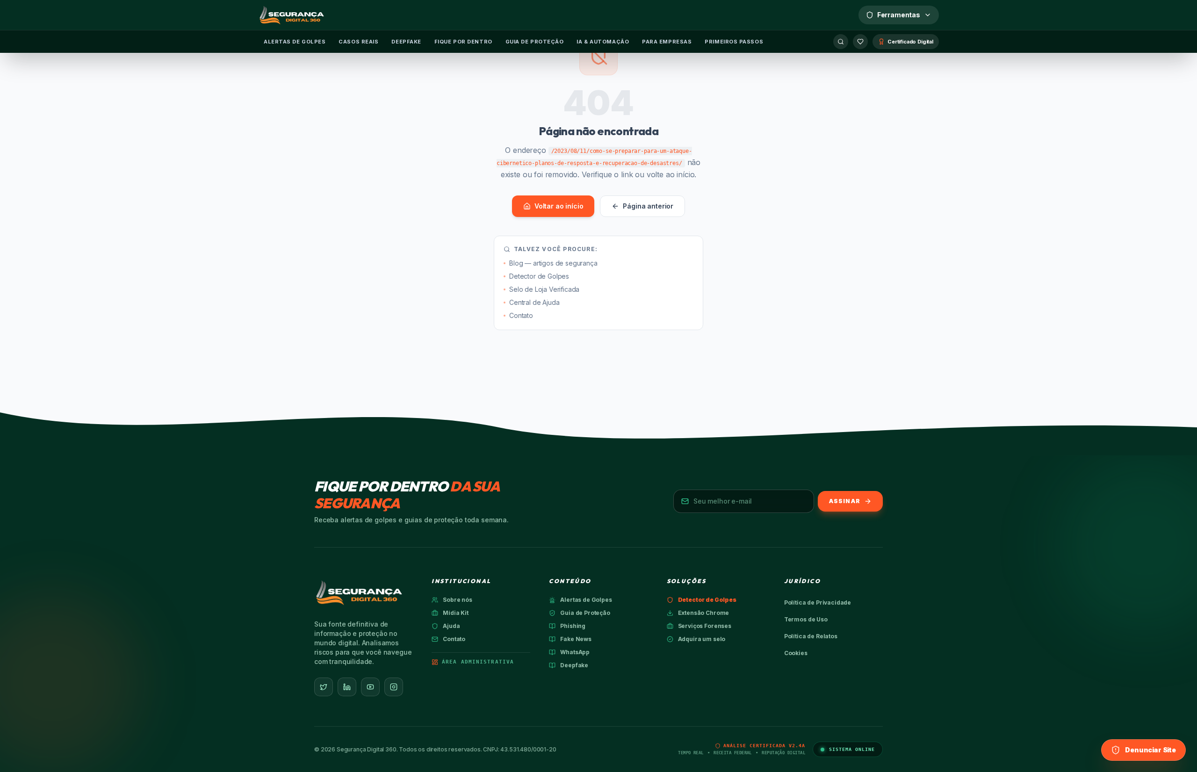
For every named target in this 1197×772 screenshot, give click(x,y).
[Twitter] (323, 687)
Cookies (796, 653)
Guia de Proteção (534, 41)
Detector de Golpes (539, 276)
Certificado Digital (910, 41)
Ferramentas (898, 15)
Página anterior (648, 206)
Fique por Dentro (463, 41)
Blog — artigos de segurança (553, 263)
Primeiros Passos (734, 41)
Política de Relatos (810, 636)
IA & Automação (603, 41)
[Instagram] (393, 687)
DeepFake (406, 41)
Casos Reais (358, 41)
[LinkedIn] (347, 687)
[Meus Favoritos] (860, 41)
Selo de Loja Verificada (544, 289)
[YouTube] (370, 687)
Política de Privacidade (817, 602)
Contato (521, 315)
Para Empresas (667, 41)
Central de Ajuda (534, 302)
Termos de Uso (806, 619)
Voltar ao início (558, 206)
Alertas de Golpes (294, 41)
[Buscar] (840, 41)
